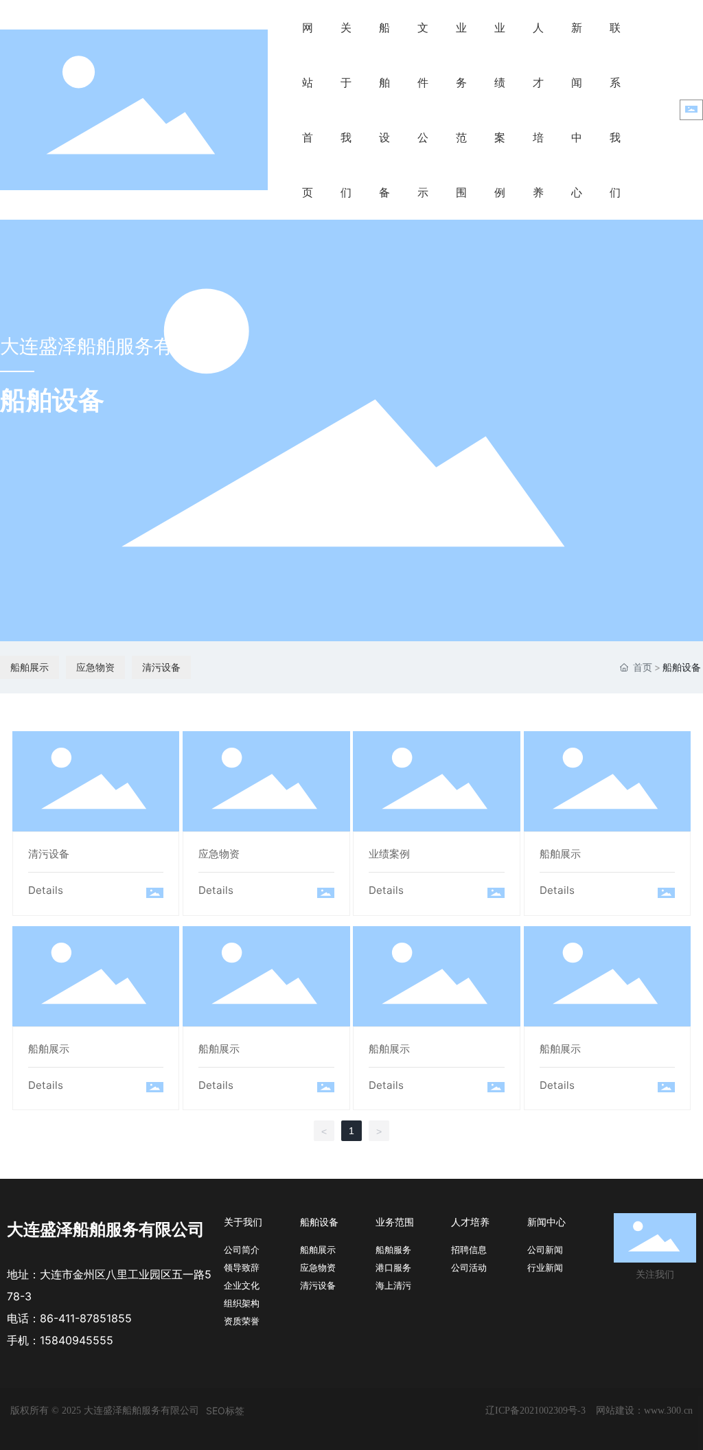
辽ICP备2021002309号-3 (535, 1410)
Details (45, 890)
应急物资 (95, 667)
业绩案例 (436, 783)
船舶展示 (29, 667)
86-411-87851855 (86, 1318)
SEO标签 (225, 1410)
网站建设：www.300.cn (644, 1410)
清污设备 (161, 667)
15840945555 (76, 1340)
